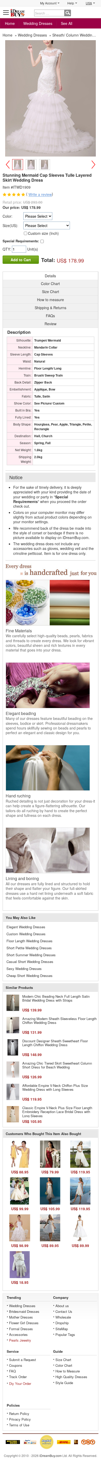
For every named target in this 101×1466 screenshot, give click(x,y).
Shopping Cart (94, 12)
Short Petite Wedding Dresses (29, 947)
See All (66, 23)
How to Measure (67, 1371)
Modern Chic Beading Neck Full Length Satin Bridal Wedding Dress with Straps (56, 998)
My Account (48, 3)
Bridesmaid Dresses (24, 1311)
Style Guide (64, 1382)
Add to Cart (21, 259)
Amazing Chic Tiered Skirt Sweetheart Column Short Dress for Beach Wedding (57, 1065)
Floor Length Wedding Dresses (29, 940)
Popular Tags (65, 1334)
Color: (7, 216)
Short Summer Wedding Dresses (31, 954)
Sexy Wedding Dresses (24, 968)
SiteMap (61, 1328)
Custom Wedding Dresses (26, 933)
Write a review (40, 194)
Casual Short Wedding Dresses (29, 961)
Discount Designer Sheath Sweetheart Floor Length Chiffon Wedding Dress (55, 1042)
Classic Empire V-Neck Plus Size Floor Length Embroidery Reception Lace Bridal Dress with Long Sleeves (57, 1111)
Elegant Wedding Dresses (25, 926)
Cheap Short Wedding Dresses (29, 975)
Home (10, 23)
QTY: (7, 249)
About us (62, 1305)
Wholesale (63, 1317)
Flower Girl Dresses (24, 1322)
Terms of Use (19, 1424)
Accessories (18, 1334)
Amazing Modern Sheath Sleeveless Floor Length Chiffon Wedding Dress (59, 1020)
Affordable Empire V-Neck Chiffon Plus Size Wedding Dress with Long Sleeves (55, 1087)
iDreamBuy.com (50, 1455)
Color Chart (63, 1365)
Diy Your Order (20, 1383)
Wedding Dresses (37, 23)
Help (70, 3)
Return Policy (19, 1413)
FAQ (12, 1371)
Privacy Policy (20, 1419)
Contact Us (63, 1311)
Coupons (15, 1365)
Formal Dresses (21, 1328)
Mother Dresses (21, 1317)
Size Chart (63, 1359)
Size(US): (10, 225)
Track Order (18, 1376)
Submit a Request (22, 1359)
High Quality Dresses (71, 1376)
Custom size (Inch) (43, 233)
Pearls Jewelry (20, 1340)
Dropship (62, 1322)
